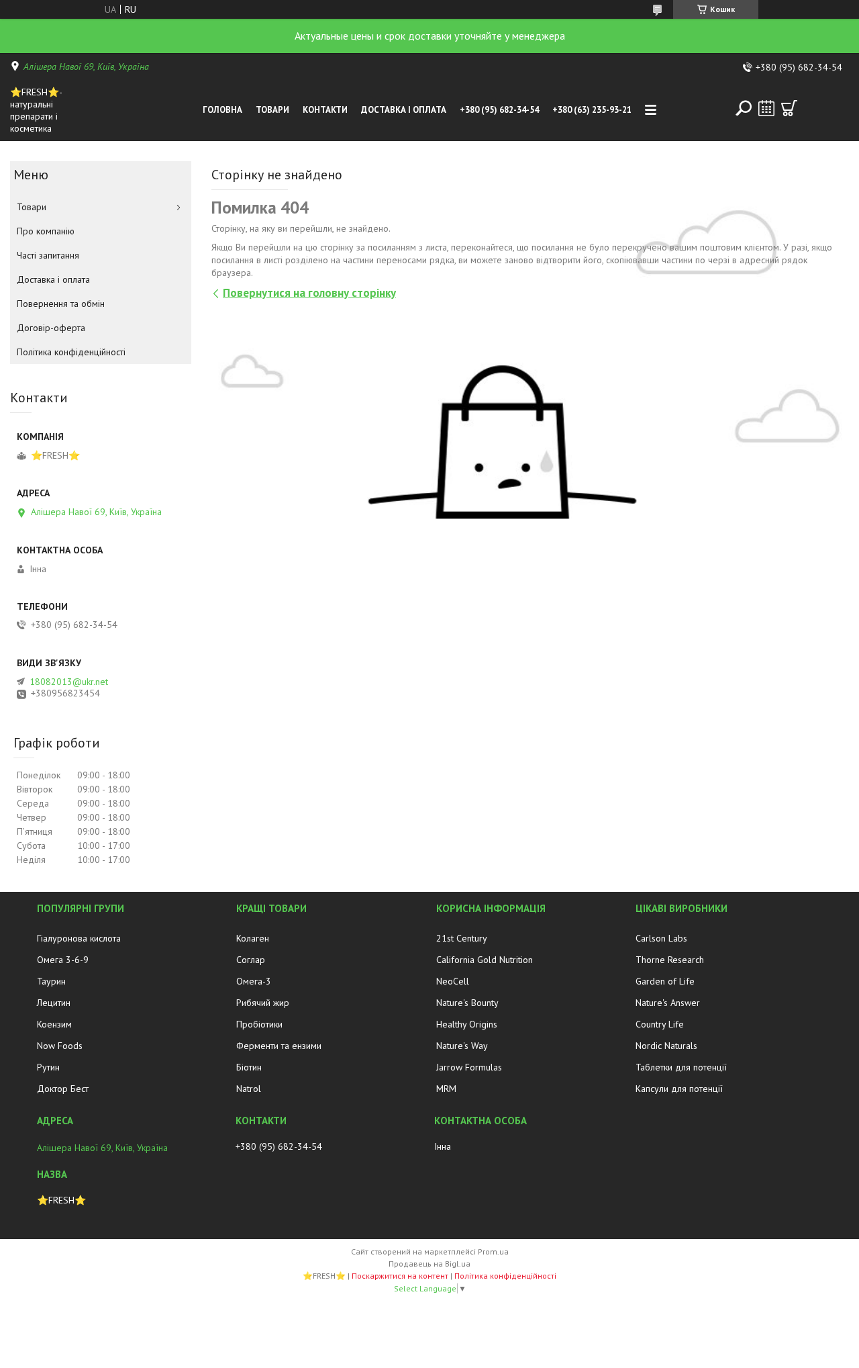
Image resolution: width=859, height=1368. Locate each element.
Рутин (48, 1067)
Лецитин (53, 1003)
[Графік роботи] (766, 108)
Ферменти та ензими (278, 1046)
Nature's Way (462, 1046)
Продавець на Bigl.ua (429, 1264)
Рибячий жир (262, 1003)
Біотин (249, 1067)
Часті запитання (48, 255)
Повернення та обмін (61, 304)
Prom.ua (493, 1251)
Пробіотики (259, 1024)
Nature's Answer (668, 1003)
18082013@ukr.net (69, 681)
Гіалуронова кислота (79, 938)
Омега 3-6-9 (63, 960)
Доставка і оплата (403, 110)
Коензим (54, 1024)
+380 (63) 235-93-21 (591, 110)
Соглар (250, 960)
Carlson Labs (661, 938)
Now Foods (60, 1046)
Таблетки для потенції (681, 1067)
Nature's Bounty (467, 1003)
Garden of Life (665, 981)
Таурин (51, 981)
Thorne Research (670, 960)
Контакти (325, 110)
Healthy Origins (466, 1024)
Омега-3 (253, 981)
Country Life (660, 1024)
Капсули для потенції (679, 1089)
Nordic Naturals (666, 1046)
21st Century (461, 938)
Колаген (252, 938)
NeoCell (452, 981)
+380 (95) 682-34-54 (499, 110)
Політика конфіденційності (71, 352)
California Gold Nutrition (484, 960)
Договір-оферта (51, 328)
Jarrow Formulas (469, 1067)
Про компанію (45, 231)
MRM (446, 1089)
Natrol (248, 1089)
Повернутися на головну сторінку (309, 292)
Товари (272, 110)
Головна (222, 110)
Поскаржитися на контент (400, 1276)
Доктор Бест (63, 1089)
